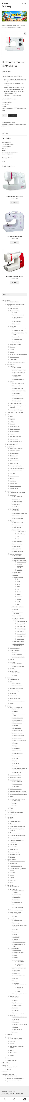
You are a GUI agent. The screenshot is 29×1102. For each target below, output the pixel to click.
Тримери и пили (14, 488)
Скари (14, 761)
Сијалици (12, 857)
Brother (18, 586)
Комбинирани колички (20, 964)
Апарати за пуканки (18, 709)
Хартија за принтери (18, 606)
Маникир (12, 875)
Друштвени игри (17, 894)
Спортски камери (14, 308)
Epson (18, 584)
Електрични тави (17, 723)
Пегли (14, 745)
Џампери (15, 980)
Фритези (15, 758)
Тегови (15, 312)
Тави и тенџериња (17, 784)
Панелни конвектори (18, 398)
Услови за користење (12, 1075)
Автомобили (16, 913)
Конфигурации (17, 615)
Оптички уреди (13, 671)
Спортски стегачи (14, 357)
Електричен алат (14, 458)
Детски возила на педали (16, 910)
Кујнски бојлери (17, 683)
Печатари (15, 609)
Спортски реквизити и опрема (17, 362)
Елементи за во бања (15, 426)
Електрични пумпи (14, 460)
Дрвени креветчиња (21, 984)
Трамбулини (16, 939)
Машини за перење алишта (16, 688)
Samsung (19, 599)
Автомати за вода (14, 679)
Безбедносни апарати (18, 952)
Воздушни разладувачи (19, 379)
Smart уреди (16, 499)
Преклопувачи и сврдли (16, 471)
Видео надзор (16, 504)
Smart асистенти (17, 496)
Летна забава (16, 899)
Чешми (11, 703)
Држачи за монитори (22, 621)
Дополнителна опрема (18, 657)
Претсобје (12, 424)
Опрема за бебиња (14, 948)
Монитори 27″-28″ (21, 636)
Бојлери (12, 681)
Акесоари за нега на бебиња (20, 1017)
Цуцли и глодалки (17, 1005)
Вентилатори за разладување (17, 375)
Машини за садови (14, 690)
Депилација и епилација (16, 866)
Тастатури (19, 570)
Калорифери (16, 393)
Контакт (5, 1072)
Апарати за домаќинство (13, 25)
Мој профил (6, 1062)
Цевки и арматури (14, 838)
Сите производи (7, 300)
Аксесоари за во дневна (15, 777)
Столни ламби (13, 844)
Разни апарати (17, 772)
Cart (22, 1098)
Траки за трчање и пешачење (17, 318)
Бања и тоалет (17, 950)
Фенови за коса (13, 863)
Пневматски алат (14, 476)
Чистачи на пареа (17, 753)
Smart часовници (17, 663)
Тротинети (12, 347)
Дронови (12, 668)
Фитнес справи (17, 321)
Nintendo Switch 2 (21, 531)
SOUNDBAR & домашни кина (20, 513)
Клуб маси (12, 419)
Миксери (15, 743)
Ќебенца (15, 1032)
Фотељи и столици (14, 431)
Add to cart (12, 115)
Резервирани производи (12, 1066)
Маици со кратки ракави (16, 1038)
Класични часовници (18, 666)
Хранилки (15, 978)
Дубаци (15, 955)
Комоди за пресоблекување (20, 993)
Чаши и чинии (16, 786)
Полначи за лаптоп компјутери (18, 612)
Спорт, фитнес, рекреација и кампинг (16, 304)
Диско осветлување (15, 832)
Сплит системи (17, 367)
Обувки (8, 1057)
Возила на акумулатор (15, 912)
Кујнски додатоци (17, 781)
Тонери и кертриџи (18, 577)
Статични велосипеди (18, 314)
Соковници (16, 763)
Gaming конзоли (17, 527)
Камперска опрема (14, 305)
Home (4, 25)
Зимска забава (17, 897)
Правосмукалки (17, 750)
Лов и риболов (13, 359)
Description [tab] (5, 133)
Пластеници (13, 473)
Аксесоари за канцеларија (16, 812)
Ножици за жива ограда (16, 465)
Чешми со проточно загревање (17, 701)
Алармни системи (17, 501)
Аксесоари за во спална (15, 789)
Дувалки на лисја (14, 455)
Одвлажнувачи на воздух (16, 410)
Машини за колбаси (18, 730)
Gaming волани (17, 549)
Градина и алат (10, 446)
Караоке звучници (17, 515)
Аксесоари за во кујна (15, 780)
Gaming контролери (18, 524)
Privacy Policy (5, 1093)
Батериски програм (15, 450)
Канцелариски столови (15, 436)
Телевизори (16, 510)
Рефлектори (13, 823)
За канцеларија (10, 810)
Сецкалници (16, 755)
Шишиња (15, 1008)
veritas (9, 124)
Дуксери (12, 1050)
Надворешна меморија (18, 641)
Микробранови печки (15, 698)
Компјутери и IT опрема (15, 554)
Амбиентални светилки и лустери (18, 791)
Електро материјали (12, 814)
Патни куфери (16, 800)
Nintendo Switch (21, 533)
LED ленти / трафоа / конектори (18, 835)
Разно (11, 808)
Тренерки (12, 1041)
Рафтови (12, 478)
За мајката (16, 1022)
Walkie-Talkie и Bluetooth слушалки (18, 354)
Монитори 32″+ (20, 639)
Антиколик (16, 997)
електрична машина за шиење (18, 124)
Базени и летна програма (13, 301)
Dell (18, 589)
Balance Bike (16, 337)
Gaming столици (14, 439)
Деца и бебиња (10, 885)
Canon (18, 581)
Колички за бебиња (18, 960)
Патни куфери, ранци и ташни (17, 799)
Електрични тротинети (15, 344)
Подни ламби (13, 847)
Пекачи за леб (16, 748)
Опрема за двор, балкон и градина (15, 412)
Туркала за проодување (19, 942)
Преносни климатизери (19, 372)
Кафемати (15, 725)
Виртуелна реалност (18, 551)
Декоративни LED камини (16, 441)
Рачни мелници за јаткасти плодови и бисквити (20, 769)
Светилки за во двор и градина (17, 826)
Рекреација (13, 919)
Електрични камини (18, 388)
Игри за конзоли (17, 529)
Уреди (14, 652)
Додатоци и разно (14, 453)
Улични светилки (14, 849)
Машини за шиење (10, 122)
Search (14, 1099)
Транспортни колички (15, 486)
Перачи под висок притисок (17, 468)
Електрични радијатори (19, 390)
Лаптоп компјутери (14, 648)
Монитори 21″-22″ (21, 631)
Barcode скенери (17, 555)
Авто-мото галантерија (12, 444)
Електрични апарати (18, 1013)
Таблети (12, 659)
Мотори (15, 916)
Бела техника (10, 677)
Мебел (8, 415)
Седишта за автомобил (19, 975)
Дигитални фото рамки (19, 558)
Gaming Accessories (18, 522)
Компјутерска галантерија (19, 560)
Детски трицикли (17, 339)
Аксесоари (12, 434)
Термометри (13, 880)
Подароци (9, 1034)
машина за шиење (6, 126)
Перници (15, 1027)
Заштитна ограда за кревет (20, 1024)
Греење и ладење (11, 364)
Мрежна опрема (17, 572)
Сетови (15, 675)
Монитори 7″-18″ (21, 624)
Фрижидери (13, 693)
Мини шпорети (13, 695)
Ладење (12, 366)
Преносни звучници (18, 518)
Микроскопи (16, 672)
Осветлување (10, 817)
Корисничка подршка (8, 1074)
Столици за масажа (15, 429)
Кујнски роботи (17, 728)
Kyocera (19, 591)
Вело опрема (16, 342)
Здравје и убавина (11, 859)
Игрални (15, 957)
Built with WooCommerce (16, 1093)
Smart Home (13, 495)
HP (17, 579)
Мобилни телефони (14, 650)
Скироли (12, 349)
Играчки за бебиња (18, 907)
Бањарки (12, 1043)
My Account (5, 1099)
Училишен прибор (14, 886)
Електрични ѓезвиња (18, 720)
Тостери (15, 766)
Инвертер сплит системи (19, 370)
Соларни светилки (14, 852)
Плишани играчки (17, 902)
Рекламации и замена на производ (15, 1078)
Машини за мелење (17, 733)
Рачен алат (13, 481)
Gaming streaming (17, 544)
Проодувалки (16, 970)
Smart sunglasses (17, 654)
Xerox (18, 604)
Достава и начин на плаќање (14, 1081)
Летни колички (20, 961)
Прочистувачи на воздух (16, 403)
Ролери (12, 352)
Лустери (12, 818)
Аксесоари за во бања (15, 775)
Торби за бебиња (17, 1029)
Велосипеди (13, 326)
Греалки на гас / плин (18, 383)
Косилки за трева (14, 463)
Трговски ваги (13, 483)
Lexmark (19, 594)
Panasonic (19, 596)
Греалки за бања (17, 385)
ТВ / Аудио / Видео (14, 509)
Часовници (12, 662)
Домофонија (16, 506)
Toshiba (19, 601)
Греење (12, 381)
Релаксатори (16, 973)
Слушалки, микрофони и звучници (20, 566)
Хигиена (12, 796)
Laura (5, 124)
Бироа (11, 416)
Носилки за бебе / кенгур (19, 968)
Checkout (9, 1069)
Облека (8, 1037)
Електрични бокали (18, 718)
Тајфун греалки (17, 401)
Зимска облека (13, 1052)
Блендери (15, 711)
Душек (18, 991)
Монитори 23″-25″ (21, 634)
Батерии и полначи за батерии (17, 492)
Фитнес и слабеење (14, 310)
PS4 (18, 539)
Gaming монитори (17, 541)
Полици (12, 421)
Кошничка (5, 1065)
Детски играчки (14, 889)
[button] (25, 33)
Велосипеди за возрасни (19, 327)
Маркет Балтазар (6, 5)
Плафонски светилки (15, 821)
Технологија (10, 491)
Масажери (12, 872)
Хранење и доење (14, 996)
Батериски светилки (15, 854)
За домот (9, 706)
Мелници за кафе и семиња (19, 740)
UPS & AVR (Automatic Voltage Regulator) (18, 644)
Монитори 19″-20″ (21, 626)
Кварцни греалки (17, 395)
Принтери (15, 575)
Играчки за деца (17, 904)
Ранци (14, 803)
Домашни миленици (11, 1060)
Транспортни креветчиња (20, 988)
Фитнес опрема (17, 324)
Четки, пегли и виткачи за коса (17, 861)
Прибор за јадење (17, 1003)
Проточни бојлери (17, 685)
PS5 (18, 536)
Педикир (12, 877)
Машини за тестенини (18, 735)
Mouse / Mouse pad (21, 562)
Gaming (12, 520)
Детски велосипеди (18, 330)
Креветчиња (16, 983)
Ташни (15, 805)
